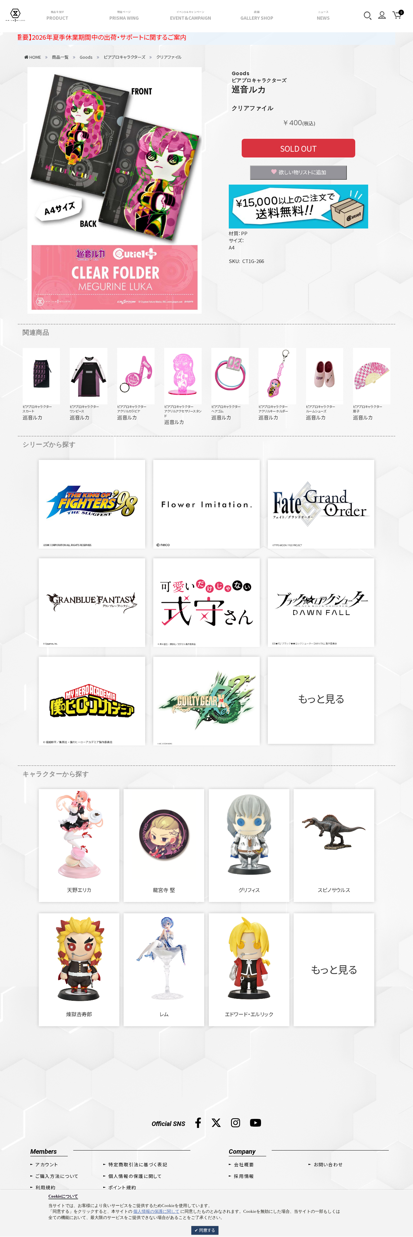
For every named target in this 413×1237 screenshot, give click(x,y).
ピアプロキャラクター (37, 406)
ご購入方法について (57, 1176)
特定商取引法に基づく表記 (137, 1164)
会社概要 (244, 1164)
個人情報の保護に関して (156, 1211)
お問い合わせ (328, 1164)
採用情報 (244, 1176)
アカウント (46, 1164)
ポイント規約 (122, 1187)
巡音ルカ (249, 89)
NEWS (323, 15)
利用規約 (45, 1187)
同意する (206, 1230)
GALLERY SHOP (256, 15)
